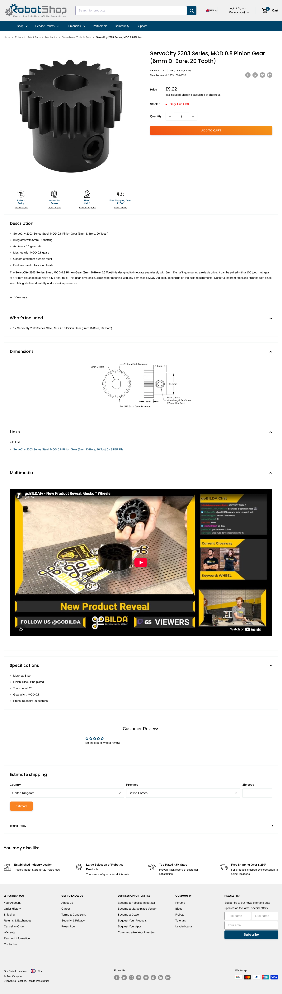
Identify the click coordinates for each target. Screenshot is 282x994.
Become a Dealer (129, 914)
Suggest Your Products (132, 920)
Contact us (10, 944)
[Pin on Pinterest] (255, 75)
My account (237, 12)
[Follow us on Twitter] (124, 977)
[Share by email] (269, 75)
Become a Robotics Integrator (136, 902)
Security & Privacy (73, 920)
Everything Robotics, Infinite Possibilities (26, 980)
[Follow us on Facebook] (117, 977)
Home (7, 37)
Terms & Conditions (73, 914)
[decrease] (170, 116)
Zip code (248, 784)
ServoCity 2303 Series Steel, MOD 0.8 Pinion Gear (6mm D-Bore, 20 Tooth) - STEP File (68, 449)
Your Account (12, 902)
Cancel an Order (14, 926)
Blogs (178, 908)
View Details (21, 207)
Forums (180, 902)
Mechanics (51, 37)
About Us (67, 902)
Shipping (9, 914)
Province (132, 784)
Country (15, 784)
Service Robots (45, 26)
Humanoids (74, 26)
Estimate (21, 806)
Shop (20, 26)
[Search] (191, 10)
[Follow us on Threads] (168, 977)
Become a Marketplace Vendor (137, 908)
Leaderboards (184, 926)
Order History (12, 908)
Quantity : (156, 116)
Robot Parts (34, 37)
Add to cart (211, 130)
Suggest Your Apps (130, 926)
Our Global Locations (15, 971)
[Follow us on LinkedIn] (160, 977)
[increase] (193, 116)
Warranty (9, 932)
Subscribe (251, 934)
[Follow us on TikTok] (153, 977)
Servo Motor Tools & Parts (77, 37)
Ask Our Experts (87, 207)
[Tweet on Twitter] (262, 75)
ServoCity (157, 70)
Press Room (69, 926)
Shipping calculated (193, 94)
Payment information (17, 938)
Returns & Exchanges (17, 920)
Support (142, 26)
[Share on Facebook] (248, 75)
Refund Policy (17, 825)
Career (65, 908)
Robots (19, 37)
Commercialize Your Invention (136, 932)
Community (122, 26)
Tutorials (180, 920)
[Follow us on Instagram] (131, 977)
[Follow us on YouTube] (146, 977)
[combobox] (131, 10)
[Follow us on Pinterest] (138, 977)
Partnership (100, 26)
